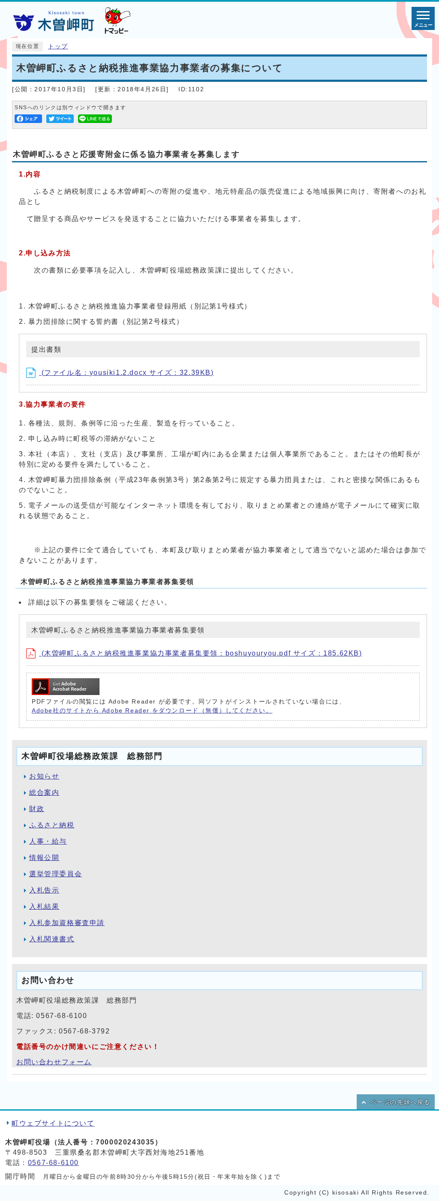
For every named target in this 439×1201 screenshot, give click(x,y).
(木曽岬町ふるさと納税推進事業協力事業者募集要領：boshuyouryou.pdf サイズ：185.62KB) (200, 653)
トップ (58, 46)
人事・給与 (48, 841)
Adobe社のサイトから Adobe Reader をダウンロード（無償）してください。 (152, 710)
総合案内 (44, 792)
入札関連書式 (52, 939)
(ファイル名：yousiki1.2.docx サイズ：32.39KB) (126, 372)
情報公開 (44, 857)
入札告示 (44, 890)
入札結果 (44, 906)
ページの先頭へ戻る (400, 1102)
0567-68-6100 (53, 1162)
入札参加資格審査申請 (67, 922)
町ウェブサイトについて (53, 1123)
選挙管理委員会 (55, 874)
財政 (36, 808)
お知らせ (44, 776)
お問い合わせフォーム (54, 1062)
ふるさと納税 (52, 825)
